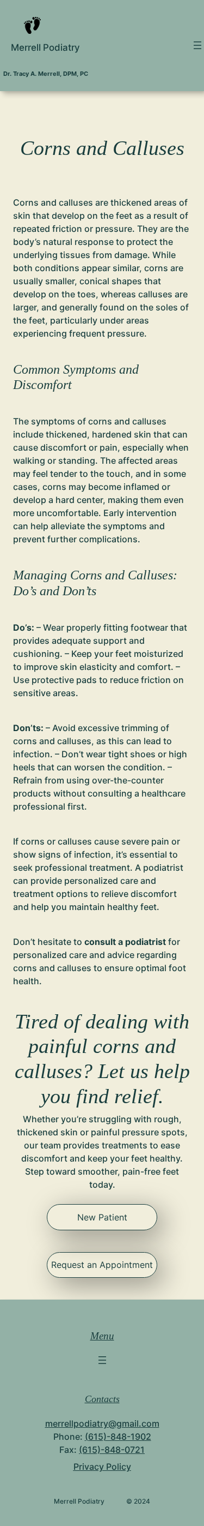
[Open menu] (197, 45)
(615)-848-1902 (118, 1436)
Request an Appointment (102, 1264)
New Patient (102, 1217)
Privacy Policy (102, 1466)
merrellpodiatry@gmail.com (102, 1423)
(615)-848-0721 (112, 1449)
